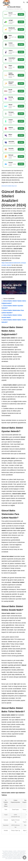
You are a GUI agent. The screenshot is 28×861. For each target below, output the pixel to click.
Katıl (22, 14)
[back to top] (24, 857)
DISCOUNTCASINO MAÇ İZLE (9, 186)
